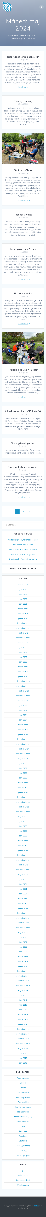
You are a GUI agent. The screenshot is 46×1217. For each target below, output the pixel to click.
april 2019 (23, 1009)
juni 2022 (23, 826)
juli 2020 (23, 937)
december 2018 (23, 1029)
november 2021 (23, 860)
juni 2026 (23, 594)
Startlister (23, 1141)
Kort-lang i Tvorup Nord (23, 544)
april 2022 (23, 836)
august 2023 (23, 758)
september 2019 (23, 985)
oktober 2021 (23, 865)
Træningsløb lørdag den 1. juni (23, 56)
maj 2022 (23, 831)
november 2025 (23, 628)
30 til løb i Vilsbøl (23, 170)
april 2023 (23, 778)
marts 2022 (23, 840)
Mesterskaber (23, 1121)
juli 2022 (23, 821)
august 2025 (23, 642)
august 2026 (23, 584)
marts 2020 (23, 956)
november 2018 (23, 1034)
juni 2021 (23, 884)
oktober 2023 (23, 749)
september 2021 (23, 869)
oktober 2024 (23, 691)
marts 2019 (23, 1014)
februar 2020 (23, 961)
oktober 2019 (23, 980)
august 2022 (23, 816)
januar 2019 (23, 1024)
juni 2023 (23, 768)
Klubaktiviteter (23, 1112)
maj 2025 (23, 657)
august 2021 (23, 874)
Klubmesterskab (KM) (23, 1116)
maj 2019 (23, 1005)
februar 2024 (23, 729)
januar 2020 (23, 966)
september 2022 (23, 811)
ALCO (36, 1205)
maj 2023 (23, 773)
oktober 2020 (23, 923)
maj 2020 (23, 947)
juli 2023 (23, 763)
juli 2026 (23, 589)
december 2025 (23, 623)
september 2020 (23, 927)
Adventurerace (23, 1078)
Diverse (23, 1087)
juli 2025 (23, 647)
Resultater (23, 1136)
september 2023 (23, 753)
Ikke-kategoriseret (23, 1097)
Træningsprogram (23, 1155)
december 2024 (23, 681)
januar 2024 (23, 734)
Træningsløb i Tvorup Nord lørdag (23, 559)
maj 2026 (23, 599)
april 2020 (23, 952)
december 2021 (23, 855)
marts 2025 (23, 666)
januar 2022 (23, 850)
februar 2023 (23, 787)
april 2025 (23, 662)
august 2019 (23, 990)
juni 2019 (23, 1000)
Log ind (23, 1170)
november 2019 (23, 976)
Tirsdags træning (23, 293)
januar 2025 (23, 676)
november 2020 (23, 918)
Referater (23, 1131)
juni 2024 (23, 710)
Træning (23, 1150)
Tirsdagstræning (23, 101)
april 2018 (23, 1063)
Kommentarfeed (23, 1180)
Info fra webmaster (23, 1107)
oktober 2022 (23, 807)
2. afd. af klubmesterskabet (23, 467)
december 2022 (23, 797)
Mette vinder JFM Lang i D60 (23, 554)
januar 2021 (23, 908)
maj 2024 (23, 715)
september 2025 (23, 637)
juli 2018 (23, 1053)
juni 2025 (23, 652)
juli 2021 (23, 879)
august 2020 (23, 932)
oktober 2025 (23, 633)
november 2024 (23, 686)
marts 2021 (23, 898)
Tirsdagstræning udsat (23, 443)
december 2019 (23, 971)
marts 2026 (23, 608)
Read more (23, 87)
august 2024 (23, 700)
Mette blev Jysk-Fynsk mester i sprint (23, 540)
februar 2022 (23, 845)
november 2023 (23, 744)
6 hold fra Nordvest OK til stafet (23, 411)
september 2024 (23, 695)
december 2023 (23, 739)
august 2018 (23, 1048)
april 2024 (23, 720)
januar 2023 (23, 792)
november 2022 (23, 802)
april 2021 (23, 894)
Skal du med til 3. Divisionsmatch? (23, 549)
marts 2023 (23, 782)
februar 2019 (23, 1019)
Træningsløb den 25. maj (23, 249)
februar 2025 (23, 671)
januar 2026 (23, 618)
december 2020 (23, 913)
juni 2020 (23, 942)
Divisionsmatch (23, 1092)
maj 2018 (23, 1058)
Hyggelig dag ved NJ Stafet (23, 369)
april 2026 (23, 604)
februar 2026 (23, 613)
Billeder (23, 1083)
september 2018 (23, 1043)
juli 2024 (23, 705)
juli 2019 (23, 995)
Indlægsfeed (23, 1175)
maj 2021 (23, 889)
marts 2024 (23, 724)
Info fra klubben (23, 1102)
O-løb (23, 1126)
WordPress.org (23, 1185)
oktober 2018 (23, 1038)
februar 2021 (23, 903)
